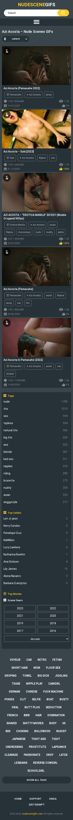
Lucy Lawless (36, 547)
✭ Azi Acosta (33, 94)
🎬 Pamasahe (13, 94)
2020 (53, 615)
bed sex (36, 459)
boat (50, 699)
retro (42, 659)
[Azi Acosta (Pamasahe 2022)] (36, 65)
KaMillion (36, 540)
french (12, 715)
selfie (36, 699)
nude (36, 401)
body (52, 723)
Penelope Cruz (36, 532)
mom (36, 667)
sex (36, 415)
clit (23, 699)
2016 (53, 630)
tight (56, 738)
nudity (36, 487)
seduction (54, 707)
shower (10, 373)
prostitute (37, 746)
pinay (49, 94)
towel (27, 675)
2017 (20, 630)
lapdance (59, 746)
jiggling (61, 675)
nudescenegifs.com (32, 813)
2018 (53, 623)
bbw (27, 715)
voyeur (15, 659)
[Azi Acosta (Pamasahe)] (36, 266)
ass (36, 444)
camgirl (54, 683)
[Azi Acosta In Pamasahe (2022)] (36, 337)
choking (22, 731)
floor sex (53, 667)
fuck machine (53, 691)
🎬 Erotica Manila (15, 224)
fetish (57, 659)
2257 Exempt (37, 804)
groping (10, 675)
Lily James (36, 568)
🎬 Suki (10, 158)
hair (38, 715)
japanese (19, 738)
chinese (31, 691)
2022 (53, 608)
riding (36, 473)
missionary (24, 232)
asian (36, 494)
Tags (11, 395)
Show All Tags (36, 779)
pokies (9, 699)
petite (61, 232)
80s (7, 731)
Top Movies (15, 593)
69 (63, 723)
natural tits (36, 430)
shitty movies (33, 723)
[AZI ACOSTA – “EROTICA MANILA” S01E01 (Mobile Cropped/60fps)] (36, 192)
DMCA (53, 798)
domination (56, 715)
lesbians (20, 762)
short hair (19, 667)
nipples (36, 466)
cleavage (11, 754)
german (14, 691)
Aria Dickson (36, 561)
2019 (20, 623)
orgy (49, 754)
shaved (11, 723)
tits (36, 408)
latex (63, 754)
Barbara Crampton (36, 583)
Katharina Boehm (36, 554)
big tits (36, 437)
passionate (32, 754)
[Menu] (36, 22)
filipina (42, 158)
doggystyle (36, 502)
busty (64, 699)
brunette (36, 480)
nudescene (36, 4)
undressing (14, 746)
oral (15, 707)
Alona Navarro (36, 576)
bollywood (42, 731)
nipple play (34, 683)
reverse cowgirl (45, 762)
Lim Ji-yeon (36, 518)
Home (18, 798)
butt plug (32, 707)
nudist (61, 731)
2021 (20, 615)
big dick (43, 675)
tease (16, 683)
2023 (20, 608)
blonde (36, 451)
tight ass (38, 738)
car (29, 659)
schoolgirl (36, 770)
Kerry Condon (36, 525)
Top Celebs (14, 512)
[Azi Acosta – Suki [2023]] (36, 129)
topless (36, 423)
